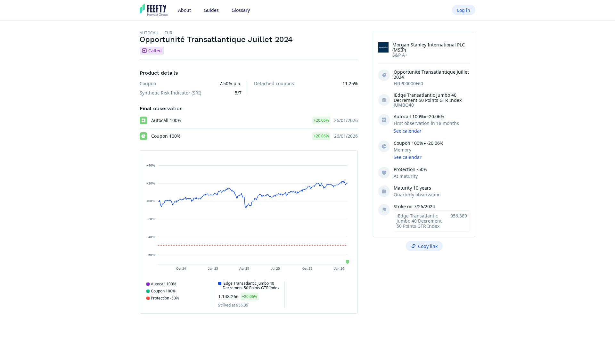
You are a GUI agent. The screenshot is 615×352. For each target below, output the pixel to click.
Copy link (428, 246)
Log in (463, 10)
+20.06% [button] (321, 120)
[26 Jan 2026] (347, 262)
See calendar (408, 131)
